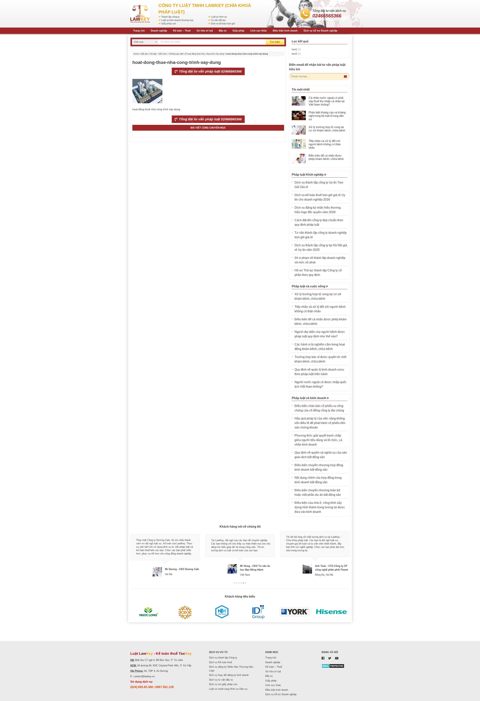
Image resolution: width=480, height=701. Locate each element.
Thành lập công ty (170, 17)
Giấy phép (238, 30)
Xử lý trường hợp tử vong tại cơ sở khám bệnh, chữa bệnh (327, 128)
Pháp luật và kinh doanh (309, 398)
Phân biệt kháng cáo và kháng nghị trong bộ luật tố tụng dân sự (327, 116)
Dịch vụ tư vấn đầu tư (221, 679)
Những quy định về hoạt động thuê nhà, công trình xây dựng (196, 54)
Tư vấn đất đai (218, 20)
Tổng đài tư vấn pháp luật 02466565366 (210, 71)
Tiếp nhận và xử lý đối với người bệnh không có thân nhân (325, 144)
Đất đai (144, 54)
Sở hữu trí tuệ (204, 30)
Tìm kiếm (275, 41)
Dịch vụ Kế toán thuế (220, 662)
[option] (165, 554)
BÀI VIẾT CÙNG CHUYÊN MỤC (208, 127)
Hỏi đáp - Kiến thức (158, 54)
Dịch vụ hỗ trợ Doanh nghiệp (320, 30)
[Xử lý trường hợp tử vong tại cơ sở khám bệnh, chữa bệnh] (299, 130)
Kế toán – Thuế (181, 30)
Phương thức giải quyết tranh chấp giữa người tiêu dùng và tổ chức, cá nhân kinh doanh (318, 440)
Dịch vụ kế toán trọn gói (223, 23)
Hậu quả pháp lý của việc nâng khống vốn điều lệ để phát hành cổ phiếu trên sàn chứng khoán (320, 423)
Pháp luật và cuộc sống (309, 286)
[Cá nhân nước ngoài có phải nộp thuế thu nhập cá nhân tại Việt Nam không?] (299, 101)
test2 (296, 53)
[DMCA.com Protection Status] (333, 665)
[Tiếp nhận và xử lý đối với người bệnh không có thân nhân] (299, 144)
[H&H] (221, 611)
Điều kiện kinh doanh (285, 30)
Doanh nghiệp (159, 30)
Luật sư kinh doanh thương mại (177, 20)
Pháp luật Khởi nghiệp (308, 174)
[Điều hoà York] (294, 611)
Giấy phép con (168, 23)
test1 (296, 49)
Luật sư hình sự (219, 17)
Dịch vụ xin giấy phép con (223, 684)
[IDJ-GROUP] (258, 611)
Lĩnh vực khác (258, 30)
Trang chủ (139, 30)
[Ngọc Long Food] (148, 611)
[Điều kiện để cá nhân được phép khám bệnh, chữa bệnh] (299, 158)
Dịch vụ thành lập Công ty (223, 657)
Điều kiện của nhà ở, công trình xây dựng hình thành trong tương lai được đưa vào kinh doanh (320, 507)
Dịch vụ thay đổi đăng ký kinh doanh (229, 675)
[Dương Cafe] (185, 611)
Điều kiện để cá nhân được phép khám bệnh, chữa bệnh (326, 157)
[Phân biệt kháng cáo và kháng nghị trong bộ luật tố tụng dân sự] (299, 115)
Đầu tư (222, 30)
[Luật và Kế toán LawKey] (140, 14)
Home (136, 54)
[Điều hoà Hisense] (331, 611)
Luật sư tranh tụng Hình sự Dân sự (228, 689)
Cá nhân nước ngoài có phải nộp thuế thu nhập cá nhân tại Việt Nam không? (326, 101)
